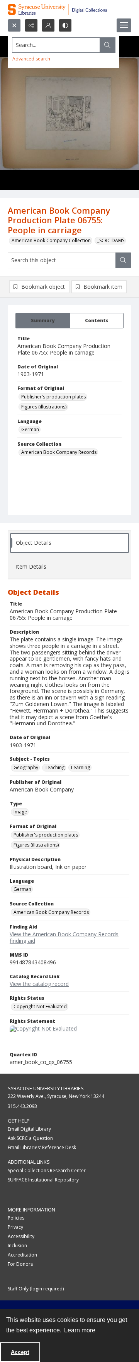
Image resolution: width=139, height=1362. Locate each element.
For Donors (20, 1264)
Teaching (54, 767)
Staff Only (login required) (36, 1288)
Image (20, 811)
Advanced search (31, 58)
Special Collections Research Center (47, 1170)
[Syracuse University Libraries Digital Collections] (69, 9)
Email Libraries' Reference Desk (42, 1147)
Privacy (15, 1227)
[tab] (43, 320)
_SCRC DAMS (110, 240)
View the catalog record (39, 983)
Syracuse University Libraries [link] (46, 1088)
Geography (26, 767)
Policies (16, 1218)
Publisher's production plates (53, 396)
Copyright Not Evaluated (40, 1006)
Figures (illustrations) (43, 406)
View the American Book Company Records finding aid (64, 937)
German (30, 429)
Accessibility (21, 1236)
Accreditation (22, 1255)
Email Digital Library (29, 1129)
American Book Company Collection (51, 240)
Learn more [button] (79, 1330)
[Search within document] (123, 260)
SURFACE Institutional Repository (43, 1179)
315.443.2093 (22, 1106)
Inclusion (17, 1245)
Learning (80, 767)
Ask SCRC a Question (30, 1138)
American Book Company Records (59, 452)
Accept (20, 1352)
